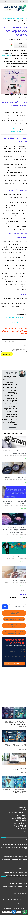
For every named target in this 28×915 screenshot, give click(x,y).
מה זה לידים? (24, 889)
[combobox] (17, 606)
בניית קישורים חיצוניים (22, 590)
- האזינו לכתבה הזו (20, 45)
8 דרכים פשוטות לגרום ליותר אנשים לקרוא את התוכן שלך (15, 886)
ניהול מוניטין (22, 814)
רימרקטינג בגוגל (21, 817)
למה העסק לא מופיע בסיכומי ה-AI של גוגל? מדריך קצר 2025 (14, 859)
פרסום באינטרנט (21, 820)
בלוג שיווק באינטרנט (8, 18)
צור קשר (23, 830)
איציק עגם (5, 40)
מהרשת (24, 831)
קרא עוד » (23, 458)
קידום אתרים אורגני (20, 809)
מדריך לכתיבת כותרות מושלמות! (20, 893)
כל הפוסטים (12, 429)
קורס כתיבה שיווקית (20, 825)
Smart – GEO (22, 811)
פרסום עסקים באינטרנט (19, 818)
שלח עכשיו (7, 354)
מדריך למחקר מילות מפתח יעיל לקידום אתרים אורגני (16, 875)
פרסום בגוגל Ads (21, 815)
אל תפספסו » (22, 726)
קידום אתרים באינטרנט (18, 580)
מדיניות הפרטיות (21, 826)
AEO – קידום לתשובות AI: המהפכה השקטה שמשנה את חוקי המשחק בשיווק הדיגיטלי (14, 530)
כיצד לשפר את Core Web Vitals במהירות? (18, 883)
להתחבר (19, 598)
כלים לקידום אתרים (19, 556)
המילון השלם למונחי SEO (21, 862)
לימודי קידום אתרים (17, 322)
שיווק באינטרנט (22, 18)
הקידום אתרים (6, 56)
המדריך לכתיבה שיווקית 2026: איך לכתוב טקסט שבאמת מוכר (14, 856)
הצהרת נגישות (22, 828)
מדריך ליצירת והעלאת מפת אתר (15, 477)
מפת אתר (3, 912)
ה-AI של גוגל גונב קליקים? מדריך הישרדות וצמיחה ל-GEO (15, 844)
